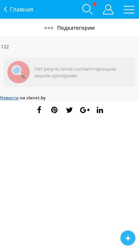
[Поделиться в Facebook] (39, 110)
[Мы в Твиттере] (69, 110)
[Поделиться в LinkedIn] (100, 110)
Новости (9, 97)
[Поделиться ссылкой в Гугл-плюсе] (85, 110)
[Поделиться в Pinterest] (54, 110)
